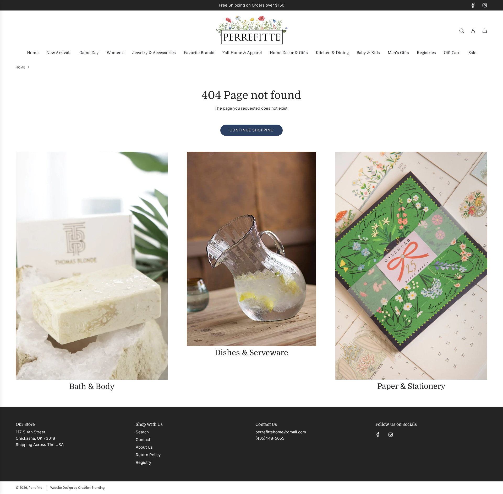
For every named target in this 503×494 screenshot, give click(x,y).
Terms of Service (427, 474)
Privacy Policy (468, 469)
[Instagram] (484, 5)
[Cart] (484, 30)
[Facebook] (473, 5)
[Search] (461, 30)
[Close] (488, 385)
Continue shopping (251, 130)
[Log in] (473, 30)
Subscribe (432, 453)
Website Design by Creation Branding (77, 488)
